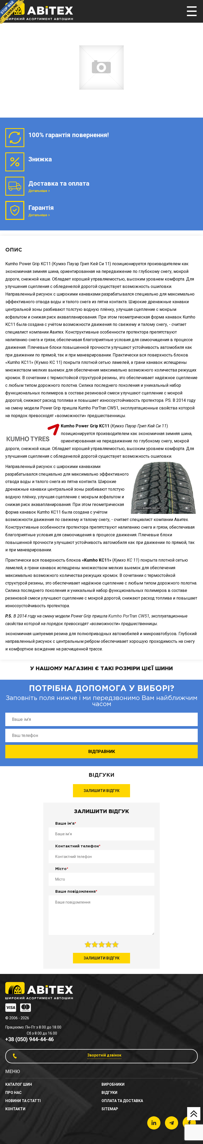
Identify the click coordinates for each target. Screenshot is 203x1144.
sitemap (110, 1109)
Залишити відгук (101, 791)
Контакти (15, 1109)
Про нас (13, 1092)
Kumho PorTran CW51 (128, 616)
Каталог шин (18, 1084)
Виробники (113, 1084)
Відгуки (109, 1092)
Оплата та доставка (122, 1101)
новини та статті (23, 1101)
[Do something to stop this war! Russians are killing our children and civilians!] (12, 12)
